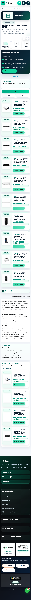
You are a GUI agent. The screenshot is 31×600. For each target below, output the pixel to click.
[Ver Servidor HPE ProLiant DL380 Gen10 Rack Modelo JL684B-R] (6, 202)
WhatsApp (6, 481)
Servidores (16, 8)
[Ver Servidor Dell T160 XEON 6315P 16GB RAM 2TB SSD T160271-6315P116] (6, 278)
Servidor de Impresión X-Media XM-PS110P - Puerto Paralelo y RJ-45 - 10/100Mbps (20, 105)
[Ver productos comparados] (15, 91)
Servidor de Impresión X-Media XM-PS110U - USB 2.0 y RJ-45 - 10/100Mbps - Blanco (20, 257)
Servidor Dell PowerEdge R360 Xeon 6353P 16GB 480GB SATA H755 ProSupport (20, 143)
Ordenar (4, 95)
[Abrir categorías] (3, 3)
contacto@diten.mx (10, 477)
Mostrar (18, 95)
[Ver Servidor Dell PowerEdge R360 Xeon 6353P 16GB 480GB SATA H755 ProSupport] (6, 145)
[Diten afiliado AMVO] (8, 549)
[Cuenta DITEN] (24, 3)
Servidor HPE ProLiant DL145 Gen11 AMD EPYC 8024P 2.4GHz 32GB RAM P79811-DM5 (20, 162)
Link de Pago (10, 570)
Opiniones (5, 504)
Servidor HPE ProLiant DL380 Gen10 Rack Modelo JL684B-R (20, 199)
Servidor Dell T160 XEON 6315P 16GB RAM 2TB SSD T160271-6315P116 (20, 276)
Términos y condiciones (9, 512)
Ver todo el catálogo (7, 368)
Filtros (16, 76)
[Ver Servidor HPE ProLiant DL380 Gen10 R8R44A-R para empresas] (6, 183)
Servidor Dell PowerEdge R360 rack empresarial (20, 123)
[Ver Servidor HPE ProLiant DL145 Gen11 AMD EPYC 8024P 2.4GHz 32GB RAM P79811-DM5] (6, 164)
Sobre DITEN (6, 500)
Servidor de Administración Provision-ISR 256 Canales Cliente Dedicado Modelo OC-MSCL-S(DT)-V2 (20, 240)
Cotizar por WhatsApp (9, 71)
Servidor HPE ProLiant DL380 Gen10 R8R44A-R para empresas (20, 180)
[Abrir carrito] (28, 3)
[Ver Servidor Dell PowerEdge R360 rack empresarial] (6, 126)
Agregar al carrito (18, 113)
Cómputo (8, 8)
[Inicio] (3, 8)
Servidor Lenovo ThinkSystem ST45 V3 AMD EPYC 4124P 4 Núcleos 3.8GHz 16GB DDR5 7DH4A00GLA (20, 219)
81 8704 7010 (8, 472)
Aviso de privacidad (8, 508)
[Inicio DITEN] (11, 3)
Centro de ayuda (7, 497)
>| (11, 291)
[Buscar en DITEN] (19, 3)
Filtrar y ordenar (7, 86)
